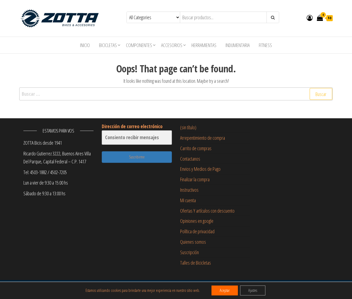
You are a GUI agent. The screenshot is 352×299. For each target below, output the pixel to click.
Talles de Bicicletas (195, 262)
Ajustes (252, 290)
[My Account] (310, 17)
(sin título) (188, 127)
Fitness (265, 45)
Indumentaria (238, 45)
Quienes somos (193, 241)
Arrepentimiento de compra (202, 138)
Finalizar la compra (195, 179)
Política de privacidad (197, 231)
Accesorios (171, 45)
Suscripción (189, 252)
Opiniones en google (196, 221)
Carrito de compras (195, 148)
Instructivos (189, 189)
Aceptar (225, 290)
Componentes (139, 45)
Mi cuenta (188, 200)
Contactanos (190, 158)
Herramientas (203, 45)
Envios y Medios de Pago (200, 169)
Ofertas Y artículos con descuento (207, 210)
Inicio (85, 45)
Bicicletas (108, 45)
